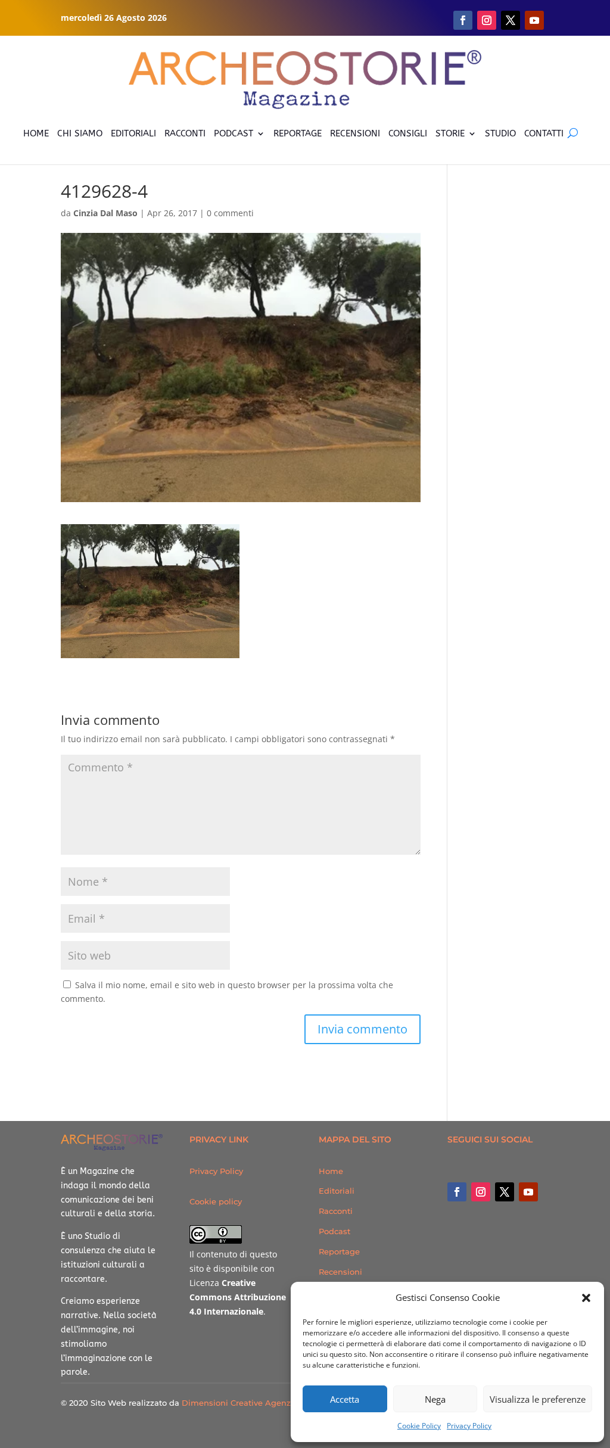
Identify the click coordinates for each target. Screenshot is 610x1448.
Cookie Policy (419, 1426)
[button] (586, 1298)
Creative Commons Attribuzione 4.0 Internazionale (237, 1297)
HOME (36, 133)
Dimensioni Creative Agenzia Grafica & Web (269, 1402)
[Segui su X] (510, 20)
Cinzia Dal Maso (105, 213)
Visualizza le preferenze (538, 1399)
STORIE (450, 133)
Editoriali (336, 1190)
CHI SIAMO (79, 133)
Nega (435, 1399)
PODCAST (233, 133)
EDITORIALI (133, 133)
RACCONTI (185, 133)
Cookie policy (215, 1201)
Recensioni (340, 1271)
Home (331, 1171)
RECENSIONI (355, 133)
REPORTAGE (297, 133)
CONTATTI (544, 133)
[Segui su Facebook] (462, 20)
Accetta (344, 1399)
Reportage (339, 1251)
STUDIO (500, 133)
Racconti (336, 1211)
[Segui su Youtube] (534, 20)
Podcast (334, 1231)
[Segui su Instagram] (486, 20)
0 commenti (230, 213)
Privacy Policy (469, 1426)
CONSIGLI (407, 133)
